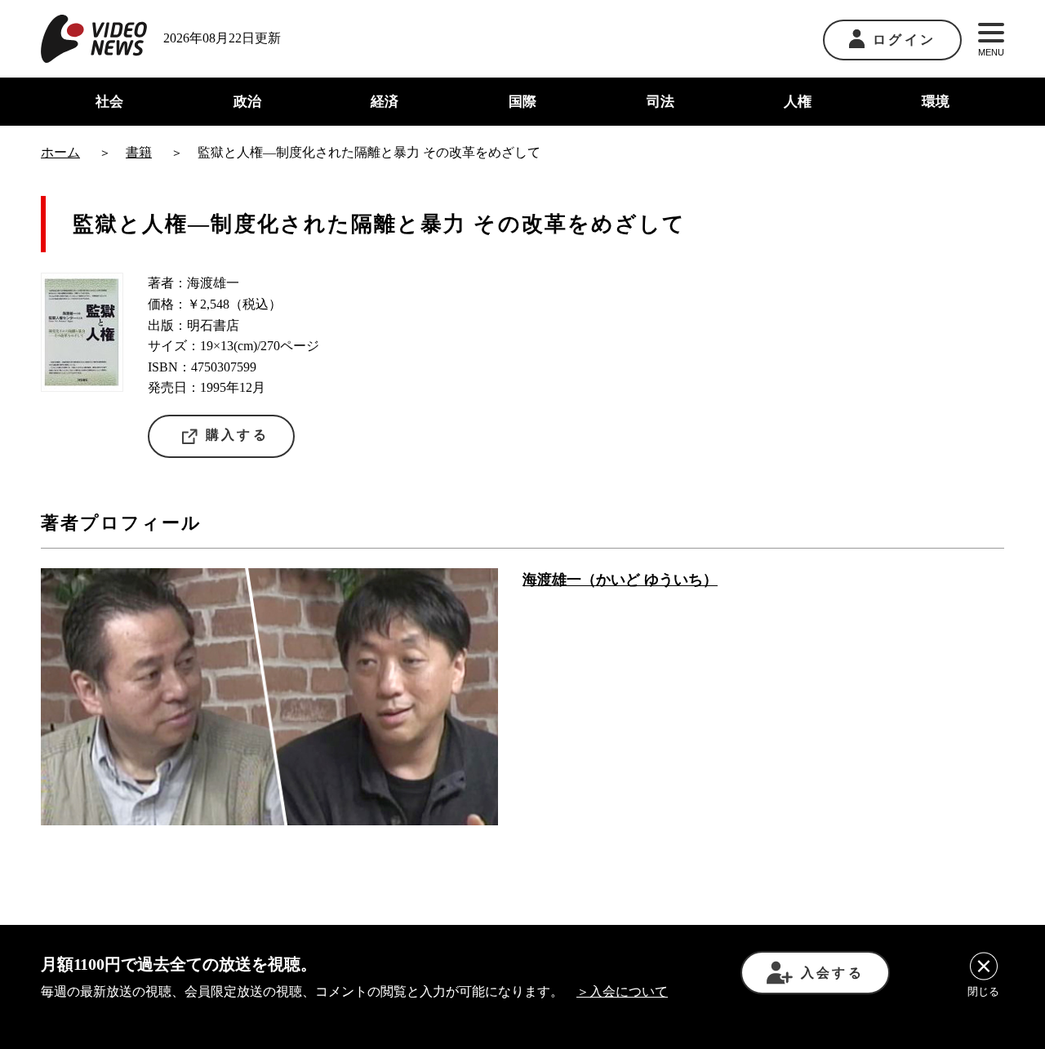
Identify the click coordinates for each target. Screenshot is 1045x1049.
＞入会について (622, 991)
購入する (237, 435)
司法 (660, 101)
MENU (991, 52)
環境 (935, 101)
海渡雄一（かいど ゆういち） (620, 579)
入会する (832, 973)
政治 (247, 101)
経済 (384, 101)
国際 (522, 101)
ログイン (904, 40)
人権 (798, 101)
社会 (109, 101)
